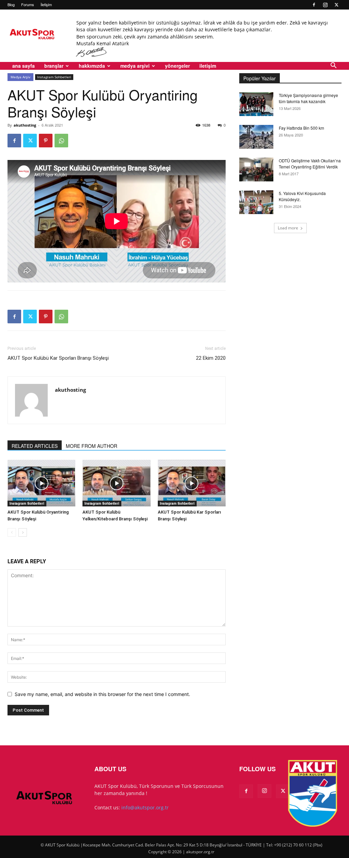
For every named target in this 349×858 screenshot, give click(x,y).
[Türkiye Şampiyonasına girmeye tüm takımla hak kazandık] (256, 104)
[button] (333, 66)
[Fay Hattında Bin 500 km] (256, 137)
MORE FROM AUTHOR (91, 445)
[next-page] (22, 532)
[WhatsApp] (61, 140)
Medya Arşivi (135, 65)
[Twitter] (336, 5)
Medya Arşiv (20, 77)
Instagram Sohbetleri (54, 77)
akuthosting (25, 125)
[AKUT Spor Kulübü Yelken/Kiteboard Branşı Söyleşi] (116, 483)
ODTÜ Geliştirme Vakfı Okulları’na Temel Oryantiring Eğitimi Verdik (310, 163)
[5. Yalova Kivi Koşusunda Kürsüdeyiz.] (256, 202)
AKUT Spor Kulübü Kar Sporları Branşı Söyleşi (58, 358)
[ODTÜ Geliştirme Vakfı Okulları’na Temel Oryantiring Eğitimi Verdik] (256, 169)
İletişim (46, 4)
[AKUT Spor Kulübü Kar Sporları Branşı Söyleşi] (192, 483)
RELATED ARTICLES (35, 445)
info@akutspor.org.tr (145, 807)
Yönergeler (177, 65)
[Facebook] (314, 5)
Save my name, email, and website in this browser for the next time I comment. (102, 694)
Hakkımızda (92, 65)
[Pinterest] (45, 140)
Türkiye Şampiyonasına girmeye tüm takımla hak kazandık (308, 98)
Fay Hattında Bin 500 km (301, 128)
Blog (11, 4)
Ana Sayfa (23, 65)
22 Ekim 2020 (211, 358)
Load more (288, 228)
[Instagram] (325, 5)
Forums (27, 4)
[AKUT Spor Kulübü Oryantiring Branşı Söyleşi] (41, 483)
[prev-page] (11, 532)
